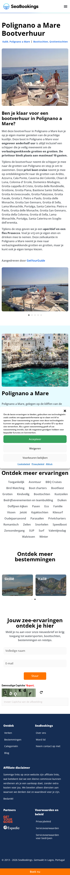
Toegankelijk (16, 482)
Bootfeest (57, 488)
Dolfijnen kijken (18, 506)
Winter (43, 537)
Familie (58, 506)
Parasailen (37, 518)
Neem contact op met (48, 746)
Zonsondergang (14, 530)
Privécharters (57, 518)
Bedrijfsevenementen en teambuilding (28, 500)
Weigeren (35, 448)
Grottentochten (58, 41)
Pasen (36, 506)
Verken (8, 732)
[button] (65, 410)
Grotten (7, 494)
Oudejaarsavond (15, 518)
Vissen (11, 512)
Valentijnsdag (57, 530)
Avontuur (35, 482)
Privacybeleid (38, 463)
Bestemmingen (12, 739)
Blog (6, 753)
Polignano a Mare (20, 41)
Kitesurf (58, 512)
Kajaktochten (39, 512)
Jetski (23, 512)
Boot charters (38, 488)
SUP (31, 530)
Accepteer (35, 439)
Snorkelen (41, 524)
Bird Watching (15, 488)
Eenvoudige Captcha (18, 685)
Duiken (62, 500)
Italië (5, 41)
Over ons (41, 732)
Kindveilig (23, 494)
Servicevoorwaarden (47, 828)
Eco (46, 506)
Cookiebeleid (24, 463)
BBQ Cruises (54, 482)
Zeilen (27, 524)
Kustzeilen (61, 494)
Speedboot (60, 524)
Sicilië (9, 578)
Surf (41, 530)
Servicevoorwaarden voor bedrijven (47, 836)
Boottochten (40, 41)
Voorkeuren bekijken (35, 457)
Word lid (41, 739)
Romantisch (11, 524)
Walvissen (28, 537)
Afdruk (49, 463)
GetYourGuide (36, 260)
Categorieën (11, 746)
